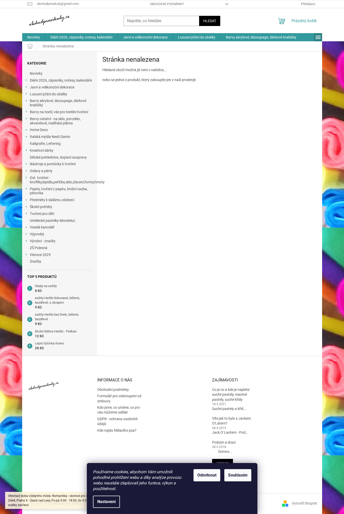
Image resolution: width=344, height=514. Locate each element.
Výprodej (37, 234)
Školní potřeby (41, 207)
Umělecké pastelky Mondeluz (52, 221)
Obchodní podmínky (167, 4)
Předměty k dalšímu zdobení (52, 200)
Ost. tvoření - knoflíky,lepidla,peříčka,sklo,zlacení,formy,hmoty (63, 180)
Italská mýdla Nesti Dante (50, 137)
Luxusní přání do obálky (48, 94)
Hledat (209, 21)
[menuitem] (33, 37)
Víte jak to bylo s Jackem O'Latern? (231, 420)
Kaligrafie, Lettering (45, 144)
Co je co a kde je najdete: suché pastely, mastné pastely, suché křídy (231, 395)
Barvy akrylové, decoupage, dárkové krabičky (58, 103)
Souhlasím (237, 475)
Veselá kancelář (42, 227)
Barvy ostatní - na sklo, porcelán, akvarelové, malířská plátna (55, 121)
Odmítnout (206, 475)
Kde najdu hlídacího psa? (116, 430)
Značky (35, 261)
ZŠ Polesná (38, 248)
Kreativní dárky (41, 150)
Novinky (36, 73)
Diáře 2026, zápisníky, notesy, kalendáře (61, 80)
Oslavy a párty (41, 171)
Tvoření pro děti (42, 214)
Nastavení (106, 501)
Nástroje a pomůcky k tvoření (53, 164)
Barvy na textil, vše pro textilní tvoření (59, 112)
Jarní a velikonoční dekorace (52, 87)
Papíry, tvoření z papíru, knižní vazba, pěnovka (59, 191)
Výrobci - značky (43, 241)
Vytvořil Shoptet (304, 503)
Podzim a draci (224, 442)
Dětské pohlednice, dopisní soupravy (58, 157)
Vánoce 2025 (40, 255)
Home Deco (39, 130)
